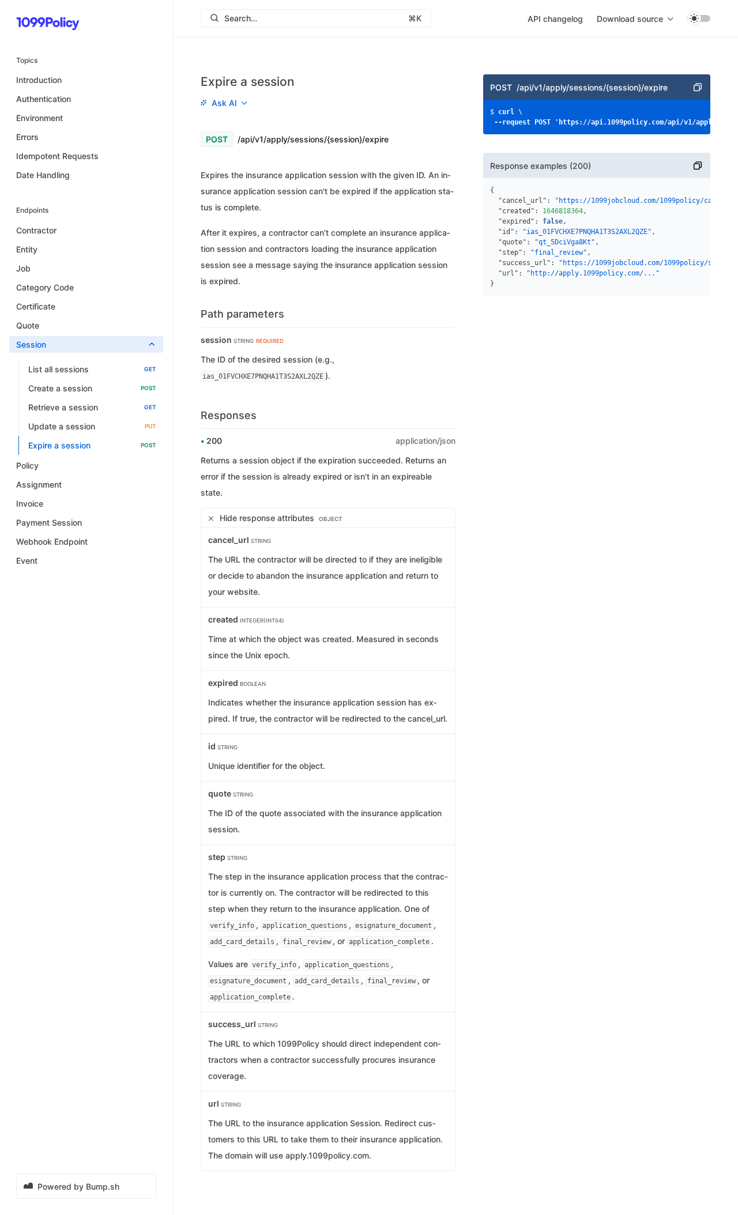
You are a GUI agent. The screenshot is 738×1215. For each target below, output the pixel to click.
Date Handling (43, 175)
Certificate (35, 306)
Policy (27, 465)
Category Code (45, 287)
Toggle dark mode (698, 18)
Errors (27, 137)
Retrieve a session (92, 407)
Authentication (43, 99)
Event (26, 560)
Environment (39, 118)
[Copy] (697, 87)
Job (23, 268)
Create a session (92, 388)
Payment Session (49, 522)
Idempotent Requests (57, 156)
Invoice (29, 503)
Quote (27, 325)
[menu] (635, 18)
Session (31, 344)
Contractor (36, 230)
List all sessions (92, 369)
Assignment (39, 484)
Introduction (39, 80)
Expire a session (92, 445)
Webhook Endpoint (52, 541)
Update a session (92, 426)
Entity (26, 249)
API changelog (555, 19)
